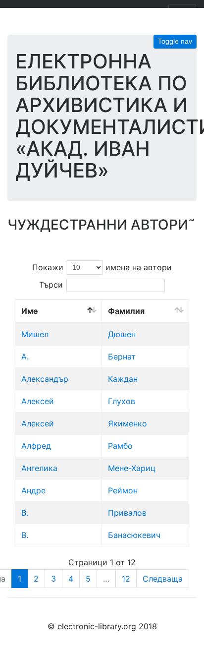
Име (29, 311)
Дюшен (122, 334)
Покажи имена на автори (102, 267)
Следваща (163, 579)
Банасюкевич (134, 535)
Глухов (121, 401)
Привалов (127, 513)
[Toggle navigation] (182, 14)
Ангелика (39, 468)
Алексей (37, 401)
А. (25, 356)
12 (126, 579)
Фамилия (126, 311)
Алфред (36, 446)
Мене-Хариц (131, 468)
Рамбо (120, 446)
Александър (44, 379)
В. (24, 513)
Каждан (123, 379)
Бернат (122, 356)
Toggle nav (175, 41)
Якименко (127, 423)
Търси (51, 285)
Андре (33, 490)
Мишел (35, 334)
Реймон (123, 490)
